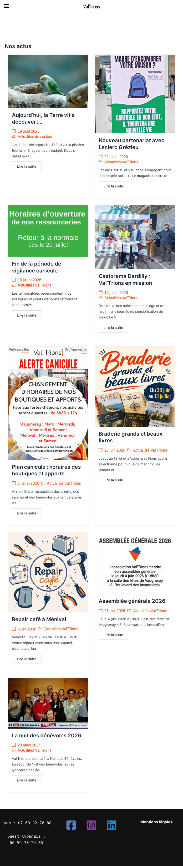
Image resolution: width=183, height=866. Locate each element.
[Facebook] (71, 825)
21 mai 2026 (114, 611)
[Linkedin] (111, 825)
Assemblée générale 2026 (132, 601)
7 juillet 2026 (28, 483)
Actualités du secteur (35, 137)
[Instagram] (91, 825)
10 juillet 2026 (116, 293)
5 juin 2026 (27, 629)
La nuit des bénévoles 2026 (46, 735)
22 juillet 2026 (116, 157)
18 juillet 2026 (29, 280)
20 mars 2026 (29, 745)
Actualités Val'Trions (121, 162)
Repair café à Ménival (39, 619)
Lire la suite (26, 166)
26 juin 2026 (114, 450)
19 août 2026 (29, 131)
